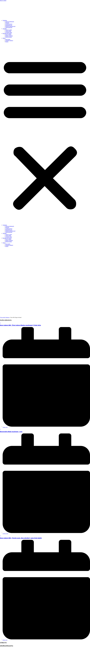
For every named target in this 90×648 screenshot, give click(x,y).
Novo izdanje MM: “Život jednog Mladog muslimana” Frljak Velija (20, 325)
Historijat (7, 22)
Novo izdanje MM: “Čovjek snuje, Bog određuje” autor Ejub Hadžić (21, 538)
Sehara (4, 38)
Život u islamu (8, 34)
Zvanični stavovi (8, 24)
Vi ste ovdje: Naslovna (4, 317)
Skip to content (3, 0)
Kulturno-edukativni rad (10, 26)
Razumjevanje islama (7, 33)
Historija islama (8, 37)
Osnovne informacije (9, 21)
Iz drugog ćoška (8, 32)
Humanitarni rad (8, 25)
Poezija (6, 41)
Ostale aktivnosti (8, 27)
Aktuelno (5, 28)
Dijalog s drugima (9, 35)
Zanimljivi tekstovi (9, 40)
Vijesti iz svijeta (8, 29)
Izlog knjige (7, 39)
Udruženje (5, 20)
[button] (45, 133)
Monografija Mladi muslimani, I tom (11, 431)
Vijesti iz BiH (8, 31)
